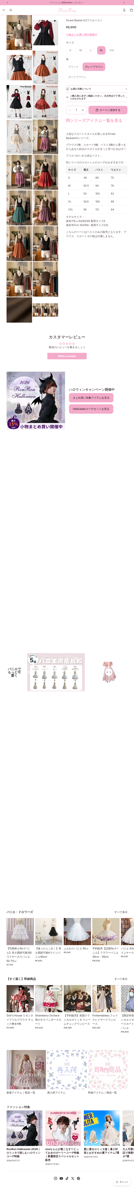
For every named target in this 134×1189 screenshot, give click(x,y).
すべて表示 (120, 912)
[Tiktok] (67, 1178)
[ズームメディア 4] (45, 67)
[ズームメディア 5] (19, 102)
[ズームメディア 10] (45, 172)
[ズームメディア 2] (45, 32)
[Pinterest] (78, 1178)
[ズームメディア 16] (45, 279)
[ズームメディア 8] (45, 137)
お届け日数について (81, 88)
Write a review (67, 356)
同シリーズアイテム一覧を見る (94, 120)
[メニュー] (4, 10)
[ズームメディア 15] (19, 279)
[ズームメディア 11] (19, 208)
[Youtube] (61, 1178)
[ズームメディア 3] (19, 67)
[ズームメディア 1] (19, 32)
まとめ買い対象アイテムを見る (91, 397)
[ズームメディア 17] (19, 310)
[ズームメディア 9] (19, 172)
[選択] (29, 940)
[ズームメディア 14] (45, 243)
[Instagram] (56, 1178)
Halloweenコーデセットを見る (91, 408)
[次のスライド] (123, 942)
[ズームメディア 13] (19, 243)
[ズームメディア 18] (45, 310)
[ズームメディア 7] (19, 137)
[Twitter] (73, 1178)
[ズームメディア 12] (45, 208)
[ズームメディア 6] (45, 102)
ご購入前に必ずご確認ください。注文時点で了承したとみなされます (97, 97)
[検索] (10, 10)
